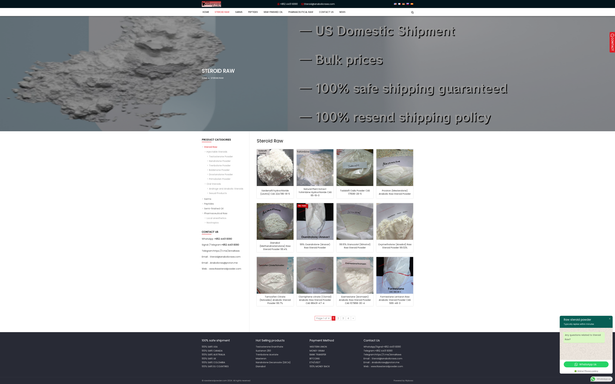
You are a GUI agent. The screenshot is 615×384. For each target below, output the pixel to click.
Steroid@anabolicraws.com (319, 4)
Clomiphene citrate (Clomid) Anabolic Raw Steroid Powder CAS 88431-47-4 (315, 300)
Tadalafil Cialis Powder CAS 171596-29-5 (355, 192)
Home (206, 12)
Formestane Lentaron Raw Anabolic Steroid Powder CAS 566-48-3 (395, 300)
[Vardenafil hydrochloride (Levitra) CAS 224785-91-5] (275, 167)
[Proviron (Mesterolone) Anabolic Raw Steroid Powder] (394, 167)
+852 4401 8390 (289, 4)
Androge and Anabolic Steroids (226, 188)
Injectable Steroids (217, 151)
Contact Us (326, 12)
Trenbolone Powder (220, 165)
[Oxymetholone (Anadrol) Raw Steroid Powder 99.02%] (394, 221)
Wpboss (409, 380)
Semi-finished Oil (273, 12)
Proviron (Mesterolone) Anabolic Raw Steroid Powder (395, 192)
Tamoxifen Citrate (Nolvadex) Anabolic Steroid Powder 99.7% (275, 300)
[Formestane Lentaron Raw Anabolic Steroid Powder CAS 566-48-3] (394, 275)
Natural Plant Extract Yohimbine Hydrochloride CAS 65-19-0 (315, 192)
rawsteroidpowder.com (215, 380)
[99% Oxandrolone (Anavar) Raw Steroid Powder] (315, 221)
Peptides (253, 12)
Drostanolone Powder (221, 174)
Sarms (238, 12)
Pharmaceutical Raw (300, 12)
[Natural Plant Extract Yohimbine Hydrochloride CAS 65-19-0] (315, 167)
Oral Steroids (214, 184)
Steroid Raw (222, 12)
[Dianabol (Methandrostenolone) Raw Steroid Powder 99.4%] (275, 221)
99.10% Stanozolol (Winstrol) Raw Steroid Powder (355, 246)
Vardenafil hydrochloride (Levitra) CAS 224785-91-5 (275, 192)
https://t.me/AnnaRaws (226, 250)
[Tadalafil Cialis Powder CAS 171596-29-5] (354, 167)
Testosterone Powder (221, 156)
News (342, 12)
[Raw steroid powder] (222, 4)
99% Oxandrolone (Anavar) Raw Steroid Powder (315, 246)
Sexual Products (218, 193)
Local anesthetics (216, 218)
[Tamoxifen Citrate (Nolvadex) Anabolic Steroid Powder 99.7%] (275, 275)
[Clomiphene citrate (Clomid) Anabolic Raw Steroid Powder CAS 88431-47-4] (315, 275)
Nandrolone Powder (220, 161)
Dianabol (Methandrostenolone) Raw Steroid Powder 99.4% (275, 246)
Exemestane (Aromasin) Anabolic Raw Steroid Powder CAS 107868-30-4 (355, 300)
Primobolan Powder (219, 179)
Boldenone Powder (219, 170)
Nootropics (213, 222)
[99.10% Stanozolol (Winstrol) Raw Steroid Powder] (354, 221)
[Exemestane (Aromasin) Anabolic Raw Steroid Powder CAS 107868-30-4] (354, 275)
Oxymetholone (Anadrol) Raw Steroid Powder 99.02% (394, 246)
